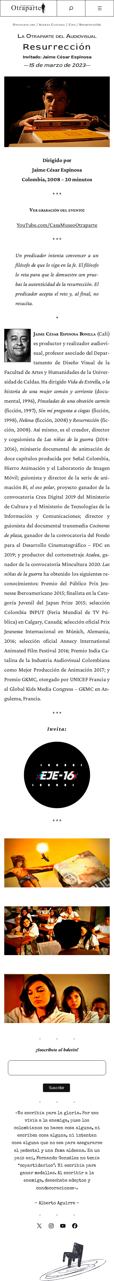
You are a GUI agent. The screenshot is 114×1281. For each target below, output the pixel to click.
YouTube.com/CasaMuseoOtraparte (57, 225)
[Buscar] (71, 8)
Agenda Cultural (52, 24)
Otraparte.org (24, 24)
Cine (72, 24)
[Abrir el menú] (99, 8)
